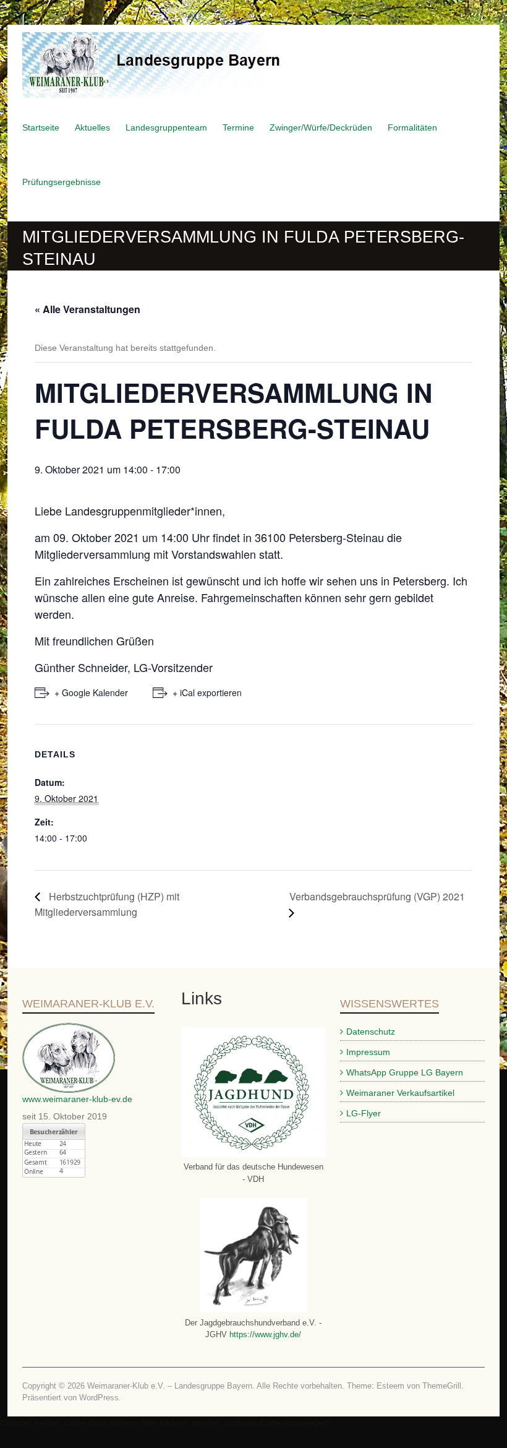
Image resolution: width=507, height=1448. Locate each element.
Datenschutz (370, 1031)
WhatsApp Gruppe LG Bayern (404, 1072)
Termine (238, 127)
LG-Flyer (363, 1113)
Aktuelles (92, 127)
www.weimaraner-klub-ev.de (77, 1099)
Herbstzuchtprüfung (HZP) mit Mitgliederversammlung (107, 904)
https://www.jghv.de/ (264, 1334)
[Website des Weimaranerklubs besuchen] (68, 1029)
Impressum (368, 1052)
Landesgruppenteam (166, 127)
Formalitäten (412, 127)
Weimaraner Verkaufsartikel (400, 1093)
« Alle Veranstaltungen (87, 309)
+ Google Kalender (91, 692)
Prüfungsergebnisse (61, 182)
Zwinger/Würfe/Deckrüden (321, 127)
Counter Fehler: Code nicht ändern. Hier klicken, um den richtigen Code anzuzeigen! (165, 1423)
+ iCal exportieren (207, 692)
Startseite (40, 127)
